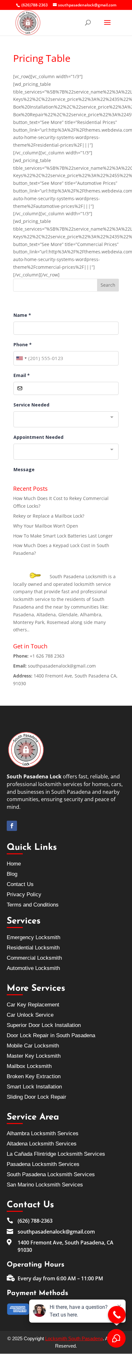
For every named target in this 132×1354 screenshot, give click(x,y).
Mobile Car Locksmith (33, 1046)
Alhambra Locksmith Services (42, 1133)
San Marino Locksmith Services (45, 1185)
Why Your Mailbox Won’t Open (45, 526)
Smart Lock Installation (34, 1087)
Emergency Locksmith (33, 937)
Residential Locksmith (33, 948)
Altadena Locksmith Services (42, 1144)
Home (14, 864)
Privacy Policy (24, 894)
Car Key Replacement (33, 1005)
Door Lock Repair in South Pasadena (51, 1035)
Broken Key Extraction (34, 1076)
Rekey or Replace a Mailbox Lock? (48, 516)
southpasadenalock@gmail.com (62, 666)
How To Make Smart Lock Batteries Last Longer (63, 536)
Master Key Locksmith (34, 1056)
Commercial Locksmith (34, 958)
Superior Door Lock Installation (44, 1025)
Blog (12, 874)
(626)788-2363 (34, 5)
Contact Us (20, 884)
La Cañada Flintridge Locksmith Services (56, 1154)
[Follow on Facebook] (12, 826)
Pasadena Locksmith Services (43, 1164)
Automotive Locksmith (33, 968)
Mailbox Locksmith (29, 1066)
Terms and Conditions (33, 905)
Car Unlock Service (30, 1015)
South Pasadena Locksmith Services (51, 1174)
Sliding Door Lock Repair (36, 1097)
